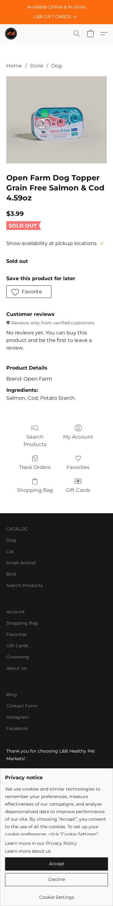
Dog (56, 66)
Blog (11, 694)
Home (14, 66)
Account (15, 612)
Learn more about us (28, 851)
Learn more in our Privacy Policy (41, 843)
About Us (16, 668)
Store (36, 66)
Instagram (17, 717)
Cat (10, 551)
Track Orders (35, 467)
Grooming (17, 657)
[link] (56, 16)
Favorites (78, 467)
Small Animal (21, 563)
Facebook (17, 728)
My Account (78, 437)
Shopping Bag (35, 490)
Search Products (35, 440)
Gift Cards (78, 490)
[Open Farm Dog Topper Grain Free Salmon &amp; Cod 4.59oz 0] (56, 119)
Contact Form (21, 706)
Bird (11, 574)
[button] (11, 33)
